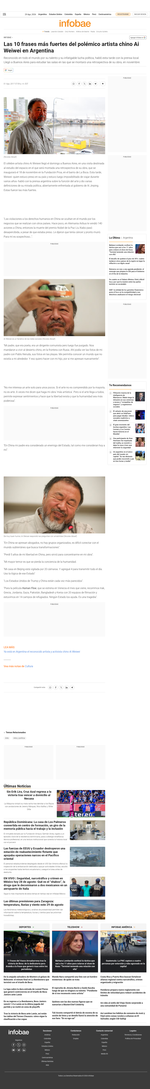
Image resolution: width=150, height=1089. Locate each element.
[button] (4, 14)
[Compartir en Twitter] (84, 83)
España (78, 14)
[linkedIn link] (24, 1050)
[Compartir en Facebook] (79, 83)
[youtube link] (13, 1050)
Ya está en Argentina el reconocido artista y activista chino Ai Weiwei (42, 651)
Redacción (76, 1035)
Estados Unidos (55, 14)
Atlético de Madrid (82, 32)
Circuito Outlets (102, 32)
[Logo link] (75, 23)
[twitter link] (19, 1045)
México (87, 14)
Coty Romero (69, 32)
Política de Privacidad (133, 1038)
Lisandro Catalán (57, 32)
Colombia (69, 14)
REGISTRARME (123, 14)
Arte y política (19, 738)
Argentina (42, 14)
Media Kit (104, 1054)
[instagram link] (24, 1045)
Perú (94, 14)
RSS (47, 1065)
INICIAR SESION (140, 14)
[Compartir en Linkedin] (90, 83)
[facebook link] (13, 1045)
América (47, 1035)
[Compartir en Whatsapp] (73, 83)
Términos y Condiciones (133, 1035)
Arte (7, 738)
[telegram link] (19, 1050)
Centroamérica (105, 14)
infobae (7, 37)
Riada (93, 32)
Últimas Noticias (47, 1061)
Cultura (29, 666)
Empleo (76, 1038)
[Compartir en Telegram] (95, 83)
